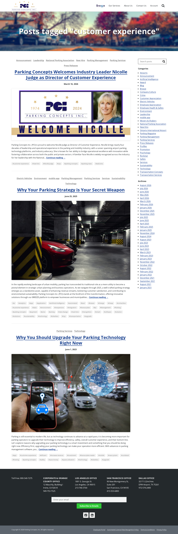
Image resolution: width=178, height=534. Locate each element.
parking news (87, 164)
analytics (22, 303)
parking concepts (71, 164)
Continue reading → (55, 157)
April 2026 (144, 198)
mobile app (54, 178)
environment (46, 307)
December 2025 (147, 211)
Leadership (38, 60)
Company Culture (148, 92)
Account (154, 5)
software (108, 312)
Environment (40, 178)
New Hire (80, 60)
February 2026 (146, 204)
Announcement (23, 60)
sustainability (29, 316)
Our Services (114, 5)
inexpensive (59, 307)
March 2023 (145, 252)
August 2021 (145, 284)
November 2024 (147, 233)
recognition (87, 312)
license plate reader (88, 455)
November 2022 (147, 262)
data (35, 307)
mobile (101, 455)
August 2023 (145, 239)
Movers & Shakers (148, 120)
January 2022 (146, 274)
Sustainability (118, 178)
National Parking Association (60, 60)
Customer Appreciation (150, 98)
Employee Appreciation (150, 104)
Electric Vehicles (24, 178)
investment (72, 455)
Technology (70, 183)
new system (113, 455)
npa (59, 164)
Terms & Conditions (148, 530)
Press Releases (71, 65)
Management (106, 307)
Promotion (145, 149)
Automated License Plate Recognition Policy (123, 530)
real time (75, 312)
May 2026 (144, 195)
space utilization (68, 460)
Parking (118, 307)
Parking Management (97, 60)
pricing (52, 312)
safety (43, 460)
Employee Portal (99, 530)
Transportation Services (151, 175)
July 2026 (144, 188)
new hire (36, 164)
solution (119, 312)
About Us (128, 5)
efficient (43, 455)
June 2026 (144, 191)
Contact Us (141, 5)
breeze (91, 303)
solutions (17, 316)
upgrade (88, 316)
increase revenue (57, 455)
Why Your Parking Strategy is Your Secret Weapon (71, 190)
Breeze (99, 5)
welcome (99, 164)
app (31, 303)
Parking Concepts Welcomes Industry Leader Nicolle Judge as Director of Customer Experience (71, 74)
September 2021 (147, 281)
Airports (143, 73)
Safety (143, 159)
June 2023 (144, 246)
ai (14, 303)
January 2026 (146, 207)
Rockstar (144, 156)
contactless (122, 303)
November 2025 (147, 214)
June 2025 (144, 220)
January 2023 (146, 258)
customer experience (21, 164)
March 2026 (145, 201)
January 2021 (146, 287)
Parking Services (118, 60)
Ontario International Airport (153, 130)
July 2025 (144, 217)
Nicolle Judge (48, 164)
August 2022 (145, 268)
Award (143, 82)
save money (54, 460)
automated (73, 303)
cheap (111, 303)
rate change (63, 312)
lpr (95, 307)
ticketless (55, 316)
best (83, 303)
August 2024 (145, 236)
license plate (85, 307)
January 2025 (146, 230)
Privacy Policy (161, 530)
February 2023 (146, 255)
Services (106, 178)
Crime (142, 95)
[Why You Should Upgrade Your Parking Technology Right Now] (71, 393)
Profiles (143, 146)
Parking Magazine (148, 133)
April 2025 (144, 223)
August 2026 (145, 185)
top (64, 316)
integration (72, 307)
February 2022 (146, 271)
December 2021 (147, 278)
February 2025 (146, 226)
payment (34, 312)
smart (98, 312)
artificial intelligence (57, 303)
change (101, 303)
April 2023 (144, 249)
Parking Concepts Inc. (24, 6)
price (43, 312)
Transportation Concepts (151, 172)
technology (43, 316)
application (42, 303)
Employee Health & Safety (151, 108)
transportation (75, 316)
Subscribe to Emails (89, 506)
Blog (142, 85)
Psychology (145, 152)
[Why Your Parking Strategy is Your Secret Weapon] (71, 240)
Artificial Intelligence (149, 79)
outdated (125, 455)
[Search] (163, 5)
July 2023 (144, 242)
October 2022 (146, 265)
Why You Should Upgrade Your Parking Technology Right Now (71, 340)
